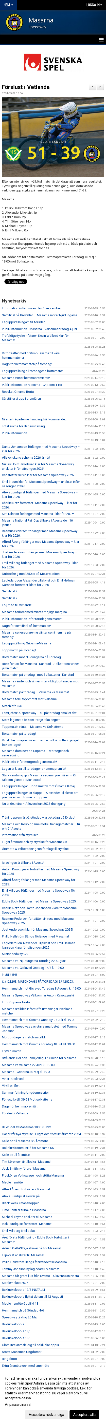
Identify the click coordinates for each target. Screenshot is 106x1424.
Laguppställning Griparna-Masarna (26, 643)
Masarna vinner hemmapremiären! (26, 378)
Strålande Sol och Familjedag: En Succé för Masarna (39, 1058)
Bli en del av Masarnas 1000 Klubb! (26, 1127)
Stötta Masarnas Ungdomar (21, 1352)
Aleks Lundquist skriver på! (21, 1196)
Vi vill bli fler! (10, 1085)
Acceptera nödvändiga (46, 1415)
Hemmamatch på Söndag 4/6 (23, 1310)
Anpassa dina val (18, 1404)
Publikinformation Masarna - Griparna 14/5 (32, 385)
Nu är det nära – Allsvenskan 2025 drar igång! (34, 804)
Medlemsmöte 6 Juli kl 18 (20, 1303)
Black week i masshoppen (20, 1203)
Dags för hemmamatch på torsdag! (27, 364)
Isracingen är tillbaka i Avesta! (23, 862)
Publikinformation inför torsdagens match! (32, 619)
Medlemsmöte (12, 1182)
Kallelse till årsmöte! (16, 1155)
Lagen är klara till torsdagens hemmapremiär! (34, 768)
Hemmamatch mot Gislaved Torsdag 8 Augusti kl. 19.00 (41, 988)
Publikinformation (14, 433)
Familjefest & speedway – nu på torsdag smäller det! (39, 713)
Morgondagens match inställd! (24, 1037)
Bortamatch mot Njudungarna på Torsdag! (32, 657)
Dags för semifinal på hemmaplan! (26, 626)
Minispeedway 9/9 (15, 954)
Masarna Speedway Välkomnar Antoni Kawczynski (38, 995)
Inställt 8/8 (9, 974)
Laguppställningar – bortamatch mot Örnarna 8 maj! (38, 786)
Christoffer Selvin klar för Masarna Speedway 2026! (38, 475)
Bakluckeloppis (13, 1324)
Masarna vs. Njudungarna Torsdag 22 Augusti (34, 961)
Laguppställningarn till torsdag (24, 322)
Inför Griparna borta (16, 1002)
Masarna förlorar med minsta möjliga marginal (35, 612)
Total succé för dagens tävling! (24, 426)
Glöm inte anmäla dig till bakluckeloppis (30, 1345)
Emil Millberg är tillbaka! (18, 1231)
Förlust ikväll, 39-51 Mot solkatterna (27, 1099)
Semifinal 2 (10, 591)
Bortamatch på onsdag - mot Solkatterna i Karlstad (38, 674)
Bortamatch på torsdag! (19, 733)
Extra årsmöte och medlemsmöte (25, 1366)
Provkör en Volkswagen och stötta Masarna (33, 1175)
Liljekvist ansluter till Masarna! (23, 1255)
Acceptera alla (84, 1415)
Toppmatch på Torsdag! (19, 650)
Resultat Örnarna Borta (18, 391)
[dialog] (53, 1396)
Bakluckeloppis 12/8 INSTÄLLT (23, 1290)
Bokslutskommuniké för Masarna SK (28, 1148)
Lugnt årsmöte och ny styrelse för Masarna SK (34, 842)
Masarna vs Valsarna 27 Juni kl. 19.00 (28, 1065)
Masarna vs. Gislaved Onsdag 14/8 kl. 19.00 (33, 968)
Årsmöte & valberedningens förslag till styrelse (35, 849)
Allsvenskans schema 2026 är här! (26, 457)
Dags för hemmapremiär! (19, 1106)
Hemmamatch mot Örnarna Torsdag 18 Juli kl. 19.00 (38, 1044)
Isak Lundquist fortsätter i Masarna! (27, 1224)
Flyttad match (11, 1051)
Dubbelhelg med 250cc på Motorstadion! (31, 574)
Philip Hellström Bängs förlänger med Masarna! (35, 936)
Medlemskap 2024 (15, 1283)
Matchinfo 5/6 (12, 706)
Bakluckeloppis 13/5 (16, 1331)
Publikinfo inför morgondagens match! (29, 762)
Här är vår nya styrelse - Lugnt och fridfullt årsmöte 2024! (42, 1134)
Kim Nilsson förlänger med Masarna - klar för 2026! (38, 514)
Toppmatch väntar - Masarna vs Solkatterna (32, 727)
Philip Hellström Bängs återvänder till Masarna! (35, 1262)
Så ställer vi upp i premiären (21, 398)
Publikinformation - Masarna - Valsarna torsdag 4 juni (39, 329)
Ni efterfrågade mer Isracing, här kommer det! (34, 419)
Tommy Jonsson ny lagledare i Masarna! (30, 1269)
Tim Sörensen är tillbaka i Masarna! (26, 1161)
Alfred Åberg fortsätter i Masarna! (26, 1189)
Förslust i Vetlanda (26, 87)
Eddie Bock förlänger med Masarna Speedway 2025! (39, 901)
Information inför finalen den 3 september (31, 308)
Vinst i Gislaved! (13, 1079)
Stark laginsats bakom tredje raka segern (31, 720)
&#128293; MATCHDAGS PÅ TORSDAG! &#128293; (38, 981)
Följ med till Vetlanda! (17, 605)
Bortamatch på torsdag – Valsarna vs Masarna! (35, 692)
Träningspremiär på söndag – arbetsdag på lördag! (38, 817)
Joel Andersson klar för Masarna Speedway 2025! (37, 929)
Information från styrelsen (20, 835)
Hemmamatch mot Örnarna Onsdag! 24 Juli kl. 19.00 (38, 1020)
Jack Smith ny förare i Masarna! (24, 1168)
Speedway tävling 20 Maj (19, 1317)
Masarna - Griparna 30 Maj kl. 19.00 (26, 1072)
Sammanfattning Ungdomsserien (25, 1092)
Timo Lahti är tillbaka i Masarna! (24, 1210)
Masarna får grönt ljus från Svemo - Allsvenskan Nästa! (41, 1276)
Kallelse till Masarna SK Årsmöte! (25, 1141)
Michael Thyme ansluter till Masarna (27, 1217)
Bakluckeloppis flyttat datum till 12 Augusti (32, 1296)
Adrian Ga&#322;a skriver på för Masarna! (31, 1248)
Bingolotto (9, 1359)
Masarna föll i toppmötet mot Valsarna (29, 699)
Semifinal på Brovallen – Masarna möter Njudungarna (39, 315)
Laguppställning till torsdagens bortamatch (33, 371)
